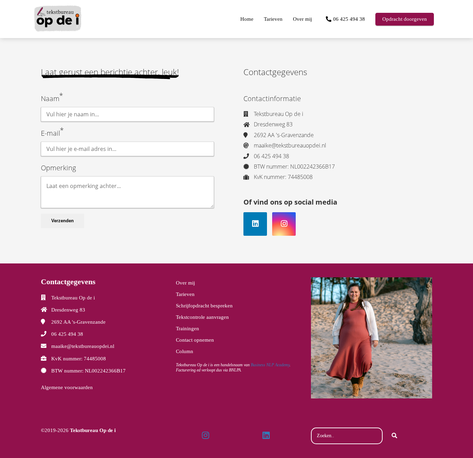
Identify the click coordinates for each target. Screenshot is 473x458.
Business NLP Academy (270, 364)
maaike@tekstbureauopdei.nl (82, 346)
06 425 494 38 (67, 334)
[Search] (394, 436)
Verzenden (62, 220)
